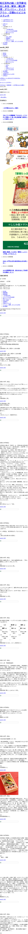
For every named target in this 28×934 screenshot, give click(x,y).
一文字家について (7, 57)
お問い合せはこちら (8, 21)
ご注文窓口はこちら (8, 19)
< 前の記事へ (3, 97)
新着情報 (5, 292)
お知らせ (5, 55)
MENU (4, 53)
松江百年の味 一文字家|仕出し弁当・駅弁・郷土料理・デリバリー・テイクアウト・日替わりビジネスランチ (13, 9)
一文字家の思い (10, 29)
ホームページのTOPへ (5, 82)
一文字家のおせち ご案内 (10, 108)
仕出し (7, 65)
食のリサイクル (10, 32)
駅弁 (7, 66)
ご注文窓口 (6, 72)
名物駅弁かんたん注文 (8, 74)
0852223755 (7, 78)
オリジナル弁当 (10, 69)
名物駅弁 (8, 38)
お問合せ (5, 75)
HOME (4, 54)
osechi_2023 (3, 94)
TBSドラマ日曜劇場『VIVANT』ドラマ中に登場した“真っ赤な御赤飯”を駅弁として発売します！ (15, 117)
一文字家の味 (6, 63)
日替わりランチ (10, 39)
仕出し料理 (8, 36)
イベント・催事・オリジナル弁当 (14, 41)
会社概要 (5, 71)
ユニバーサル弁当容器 (11, 31)
